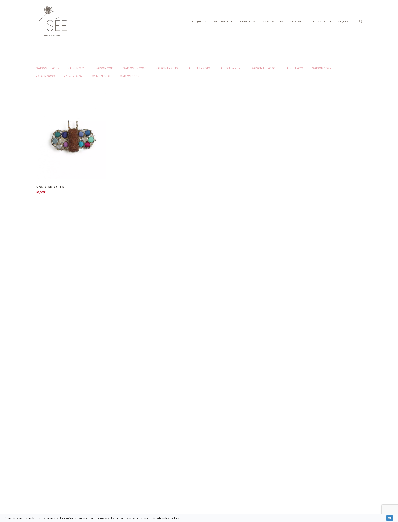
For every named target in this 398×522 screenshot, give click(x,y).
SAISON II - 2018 (134, 68)
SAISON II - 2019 (198, 68)
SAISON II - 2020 (263, 68)
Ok (390, 518)
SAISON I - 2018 (47, 68)
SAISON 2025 (101, 76)
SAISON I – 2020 (231, 68)
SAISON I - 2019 (166, 68)
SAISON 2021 (293, 68)
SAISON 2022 (321, 68)
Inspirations (272, 21)
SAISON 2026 (129, 76)
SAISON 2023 (45, 76)
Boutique (194, 21)
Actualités (223, 21)
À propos (247, 21)
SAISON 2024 (73, 76)
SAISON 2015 (104, 68)
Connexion (322, 21)
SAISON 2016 (76, 68)
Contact (297, 21)
